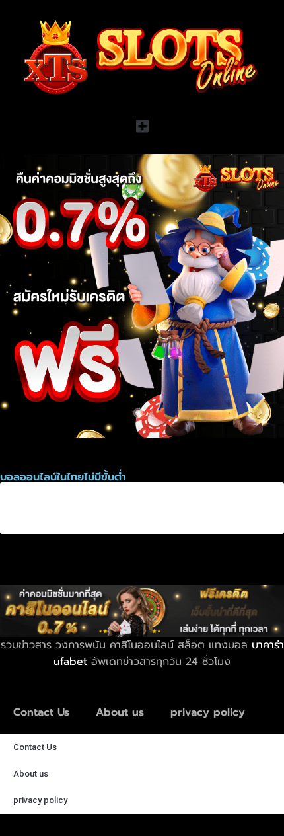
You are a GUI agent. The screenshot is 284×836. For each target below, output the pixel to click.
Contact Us (41, 712)
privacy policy (207, 712)
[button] (142, 126)
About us (120, 712)
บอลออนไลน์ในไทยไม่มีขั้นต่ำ (102, 506)
